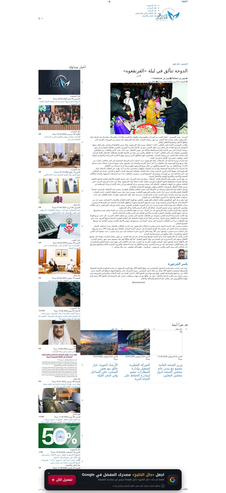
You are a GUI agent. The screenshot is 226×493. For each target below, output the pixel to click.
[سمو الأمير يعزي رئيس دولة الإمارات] (59, 332)
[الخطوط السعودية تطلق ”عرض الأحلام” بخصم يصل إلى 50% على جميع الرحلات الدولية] (59, 435)
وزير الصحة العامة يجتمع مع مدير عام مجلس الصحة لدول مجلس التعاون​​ (169, 369)
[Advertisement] (113, 43)
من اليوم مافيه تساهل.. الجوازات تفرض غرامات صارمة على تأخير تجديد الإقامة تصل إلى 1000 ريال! (60, 420)
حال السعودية (151, 5)
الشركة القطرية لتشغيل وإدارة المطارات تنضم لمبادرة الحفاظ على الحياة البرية (137, 371)
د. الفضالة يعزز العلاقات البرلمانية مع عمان (64, 280)
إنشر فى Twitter (178, 78)
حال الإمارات (152, 8)
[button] (108, 1)
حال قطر (176, 64)
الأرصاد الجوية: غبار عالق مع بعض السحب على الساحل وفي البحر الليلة (104, 369)
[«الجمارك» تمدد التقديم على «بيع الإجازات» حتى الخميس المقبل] (59, 226)
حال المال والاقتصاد (149, 15)
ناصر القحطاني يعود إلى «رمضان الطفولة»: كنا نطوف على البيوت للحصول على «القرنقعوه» (59, 211)
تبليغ (150, 81)
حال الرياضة (152, 10)
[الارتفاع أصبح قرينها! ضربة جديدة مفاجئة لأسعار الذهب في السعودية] (59, 82)
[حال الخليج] (168, 13)
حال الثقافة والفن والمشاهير (146, 13)
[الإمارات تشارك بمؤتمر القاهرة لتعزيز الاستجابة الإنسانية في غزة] (59, 117)
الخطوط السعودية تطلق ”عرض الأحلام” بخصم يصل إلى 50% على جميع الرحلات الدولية (60, 456)
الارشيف (184, 64)
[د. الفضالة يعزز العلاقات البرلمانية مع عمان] (59, 261)
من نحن (41, 489)
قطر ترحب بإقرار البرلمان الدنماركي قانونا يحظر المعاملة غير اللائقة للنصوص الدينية (61, 385)
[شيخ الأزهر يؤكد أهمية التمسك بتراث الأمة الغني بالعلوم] (59, 155)
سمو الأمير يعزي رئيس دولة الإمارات (66, 351)
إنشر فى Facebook (161, 78)
